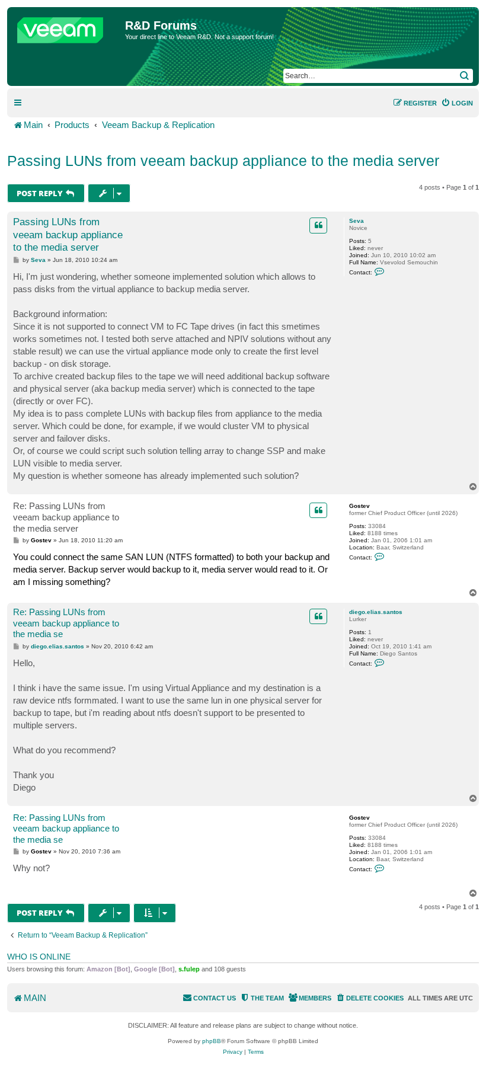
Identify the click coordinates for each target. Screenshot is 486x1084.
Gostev (359, 506)
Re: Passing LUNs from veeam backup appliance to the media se (66, 623)
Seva (356, 221)
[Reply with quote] (318, 225)
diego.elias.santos (375, 612)
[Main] (67, 27)
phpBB (211, 1041)
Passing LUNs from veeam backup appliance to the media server (223, 160)
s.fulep (189, 969)
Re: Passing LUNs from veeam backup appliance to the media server (66, 517)
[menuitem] (457, 103)
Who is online (39, 956)
